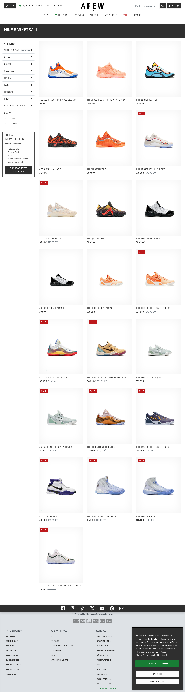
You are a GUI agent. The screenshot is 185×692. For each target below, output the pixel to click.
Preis (6, 99)
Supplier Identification (159, 655)
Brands (137, 15)
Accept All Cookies (157, 663)
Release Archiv (12, 670)
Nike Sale (10, 646)
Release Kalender (14, 665)
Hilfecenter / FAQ (104, 636)
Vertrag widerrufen (106, 689)
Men (31, 6)
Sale (125, 15)
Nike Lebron (12, 124)
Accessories (110, 15)
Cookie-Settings (104, 679)
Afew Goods (56, 651)
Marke (7, 78)
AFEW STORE (92, 6)
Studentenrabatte (59, 660)
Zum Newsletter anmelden (18, 170)
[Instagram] (73, 608)
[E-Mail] (122, 608)
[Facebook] (63, 608)
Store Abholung (104, 641)
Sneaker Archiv (13, 674)
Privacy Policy (141, 655)
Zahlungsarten (103, 646)
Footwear (79, 15)
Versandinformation (106, 651)
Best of (8, 112)
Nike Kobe (11, 119)
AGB (98, 665)
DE (11, 5)
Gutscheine (57, 6)
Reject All (157, 674)
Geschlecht (10, 71)
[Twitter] (92, 608)
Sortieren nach (17, 50)
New (46, 15)
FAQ (23, 6)
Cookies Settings (157, 681)
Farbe (7, 85)
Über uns (55, 641)
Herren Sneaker (13, 655)
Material (8, 92)
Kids (47, 6)
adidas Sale (11, 651)
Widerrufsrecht (104, 660)
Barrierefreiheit (104, 684)
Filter (11, 43)
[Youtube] (102, 608)
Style (7, 57)
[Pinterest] (112, 608)
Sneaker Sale (12, 641)
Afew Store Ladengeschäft (63, 646)
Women (39, 6)
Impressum (101, 670)
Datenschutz (102, 674)
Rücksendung (102, 655)
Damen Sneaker (12, 660)
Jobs (53, 636)
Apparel (94, 15)
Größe (8, 64)
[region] (157, 658)
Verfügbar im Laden (14, 105)
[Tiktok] (83, 608)
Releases (62, 15)
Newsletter (56, 655)
